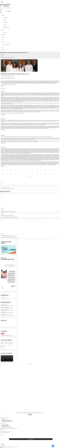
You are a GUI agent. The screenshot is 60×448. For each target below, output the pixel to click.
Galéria (3, 39)
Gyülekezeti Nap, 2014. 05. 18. (5, 187)
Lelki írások (5, 32)
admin (1, 182)
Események (3, 444)
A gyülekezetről (5, 17)
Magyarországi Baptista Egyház (6, 431)
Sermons (3, 37)
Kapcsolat (3, 49)
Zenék (3, 47)
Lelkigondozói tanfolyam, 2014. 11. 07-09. (8, 235)
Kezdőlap (3, 15)
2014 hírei (2, 208)
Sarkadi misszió (5, 22)
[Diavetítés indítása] (30, 177)
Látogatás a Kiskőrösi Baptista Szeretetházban (7, 188)
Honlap (30, 414)
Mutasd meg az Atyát (6, 44)
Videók (3, 42)
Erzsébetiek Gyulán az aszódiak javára (7, 215)
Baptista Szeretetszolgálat (5, 432)
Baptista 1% (31, 439)
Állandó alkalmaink (6, 27)
